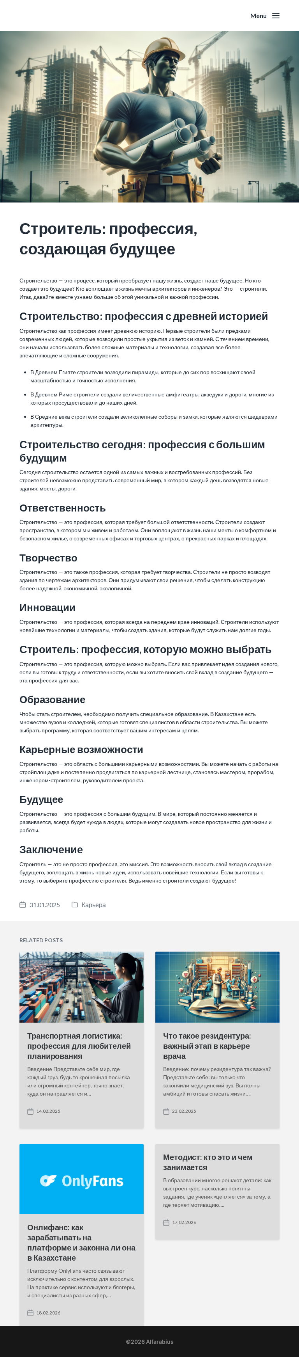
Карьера (94, 904)
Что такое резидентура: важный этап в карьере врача (207, 1045)
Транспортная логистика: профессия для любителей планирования (79, 1045)
